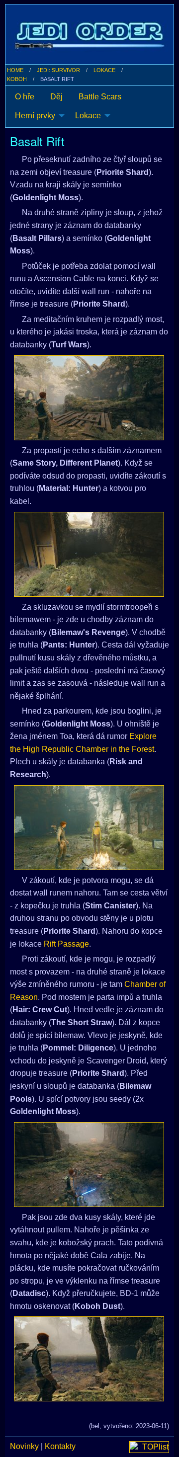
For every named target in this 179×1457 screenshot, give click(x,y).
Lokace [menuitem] (88, 115)
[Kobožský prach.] (89, 1358)
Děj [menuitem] (56, 96)
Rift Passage (66, 944)
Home (15, 70)
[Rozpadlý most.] (89, 397)
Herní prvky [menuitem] (35, 115)
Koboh (17, 79)
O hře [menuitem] (24, 96)
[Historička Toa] (89, 827)
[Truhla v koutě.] (89, 554)
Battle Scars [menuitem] (100, 96)
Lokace (104, 70)
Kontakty (60, 1446)
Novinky (24, 1446)
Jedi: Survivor (58, 70)
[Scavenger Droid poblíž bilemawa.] (89, 1164)
